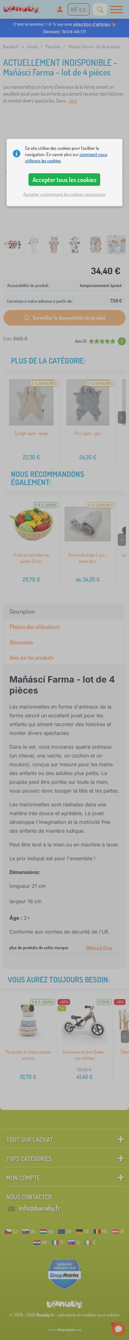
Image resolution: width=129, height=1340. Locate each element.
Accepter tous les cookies (64, 179)
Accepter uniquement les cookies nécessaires (64, 194)
